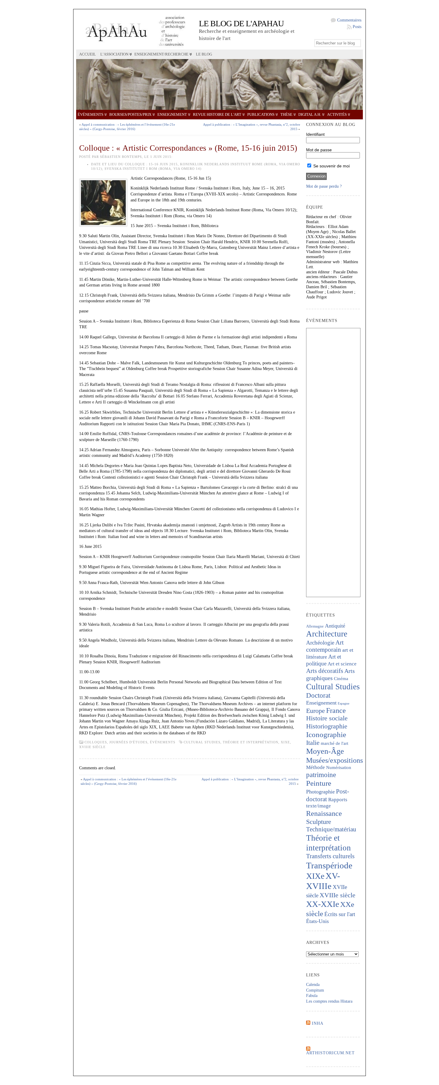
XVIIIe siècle (92, 747)
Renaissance (324, 813)
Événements (90, 114)
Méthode (315, 767)
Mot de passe (319, 149)
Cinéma (341, 678)
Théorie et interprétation (250, 742)
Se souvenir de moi (331, 166)
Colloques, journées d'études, (117, 742)
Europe (315, 710)
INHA (317, 1023)
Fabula (311, 995)
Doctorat (318, 695)
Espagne (343, 703)
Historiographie (326, 726)
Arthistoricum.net (330, 1053)
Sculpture (318, 821)
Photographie (320, 792)
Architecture (326, 633)
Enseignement (172, 114)
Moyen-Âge (325, 751)
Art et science (342, 664)
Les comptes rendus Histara (329, 1001)
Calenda (313, 984)
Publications (260, 114)
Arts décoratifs (324, 670)
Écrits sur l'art (339, 914)
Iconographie (326, 734)
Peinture (318, 783)
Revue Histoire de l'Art (217, 114)
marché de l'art (334, 743)
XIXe (285, 742)
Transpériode (329, 865)
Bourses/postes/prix (130, 114)
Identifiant (315, 134)
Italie (313, 742)
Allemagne (315, 626)
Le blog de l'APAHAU (241, 23)
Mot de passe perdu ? (324, 186)
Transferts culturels (330, 856)
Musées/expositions (334, 760)
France (336, 710)
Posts (357, 26)
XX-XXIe (322, 904)
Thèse (286, 114)
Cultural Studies (202, 742)
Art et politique (323, 660)
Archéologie (320, 642)
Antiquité (335, 626)
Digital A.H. (309, 114)
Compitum (315, 990)
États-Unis (317, 921)
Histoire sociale (327, 718)
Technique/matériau (331, 829)
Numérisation (338, 767)
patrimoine (321, 775)
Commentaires (349, 20)
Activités (337, 114)
